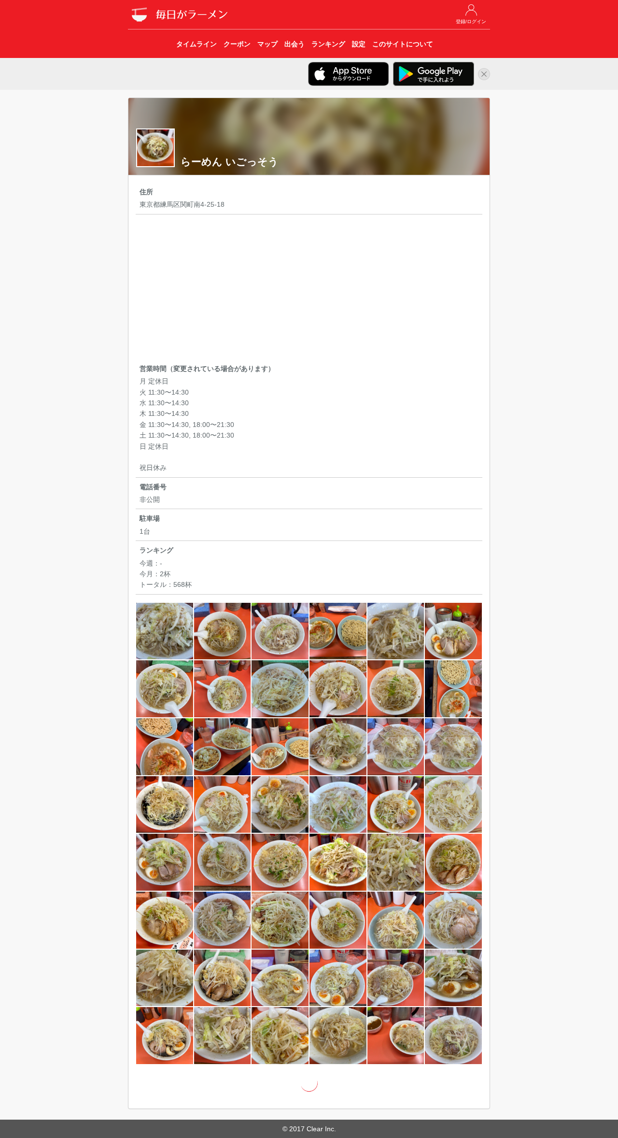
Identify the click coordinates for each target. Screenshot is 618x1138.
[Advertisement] (309, 290)
